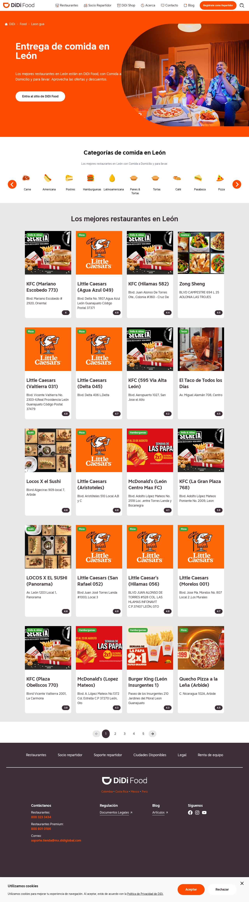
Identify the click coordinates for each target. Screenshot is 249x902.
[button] (218, 5)
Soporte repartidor (108, 755)
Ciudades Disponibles (149, 755)
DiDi (12, 24)
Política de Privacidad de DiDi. (145, 893)
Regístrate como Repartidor (218, 5)
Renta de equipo (210, 755)
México (135, 791)
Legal (182, 755)
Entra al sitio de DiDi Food (40, 96)
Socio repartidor (70, 755)
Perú (145, 791)
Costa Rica (121, 791)
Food (23, 24)
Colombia (107, 791)
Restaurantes (36, 755)
